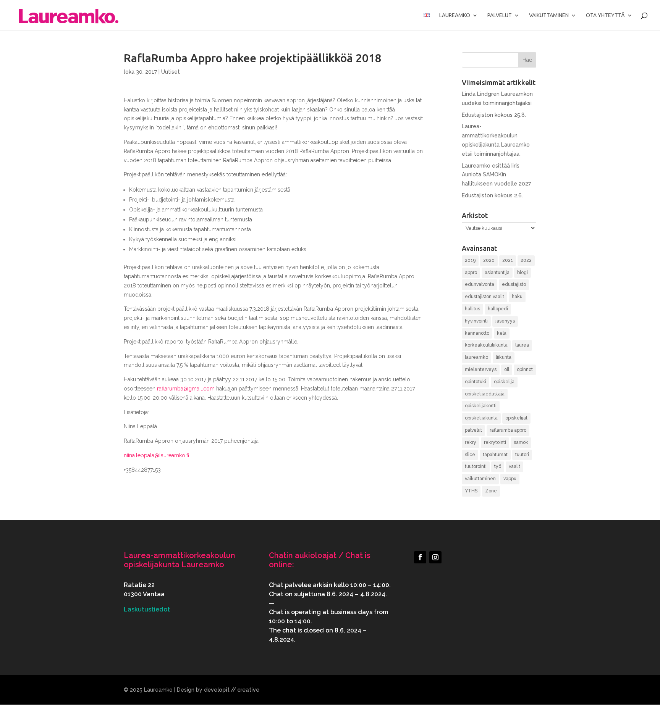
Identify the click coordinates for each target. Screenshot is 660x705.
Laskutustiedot (147, 609)
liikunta (503, 357)
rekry (470, 442)
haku (517, 296)
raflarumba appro (508, 430)
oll (506, 369)
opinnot (525, 369)
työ (497, 466)
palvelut (473, 430)
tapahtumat (495, 454)
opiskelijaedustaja (485, 394)
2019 (470, 260)
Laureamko (454, 15)
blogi (522, 272)
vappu (509, 478)
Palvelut (499, 15)
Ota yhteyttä (605, 15)
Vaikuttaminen (549, 15)
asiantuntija (497, 272)
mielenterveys (481, 369)
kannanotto (477, 333)
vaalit (514, 466)
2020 (489, 260)
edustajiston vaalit (484, 296)
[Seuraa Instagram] (435, 557)
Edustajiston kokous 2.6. (492, 195)
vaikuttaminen (480, 478)
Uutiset (170, 72)
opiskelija (504, 381)
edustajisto (514, 284)
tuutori (522, 454)
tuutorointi (476, 466)
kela (501, 333)
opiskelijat (516, 418)
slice (470, 454)
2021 (507, 260)
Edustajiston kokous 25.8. (494, 115)
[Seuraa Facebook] (420, 557)
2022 (526, 260)
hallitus (472, 308)
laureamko (476, 357)
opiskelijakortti (481, 405)
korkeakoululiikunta (486, 345)
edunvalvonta (479, 284)
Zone (491, 491)
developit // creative (231, 690)
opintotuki (475, 381)
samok (521, 442)
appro (471, 272)
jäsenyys (505, 321)
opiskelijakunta (481, 418)
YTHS (471, 491)
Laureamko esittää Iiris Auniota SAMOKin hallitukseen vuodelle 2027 (496, 175)
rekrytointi (495, 442)
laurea (522, 345)
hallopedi (498, 308)
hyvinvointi (476, 321)
